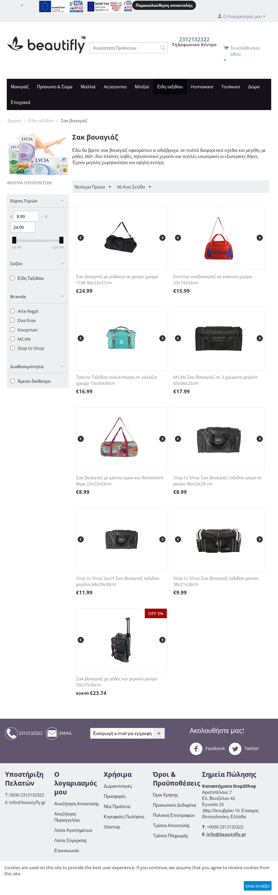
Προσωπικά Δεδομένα (174, 805)
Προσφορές (115, 796)
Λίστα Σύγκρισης (70, 840)
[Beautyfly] (46, 44)
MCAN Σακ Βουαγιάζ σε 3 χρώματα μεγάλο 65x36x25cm (215, 380)
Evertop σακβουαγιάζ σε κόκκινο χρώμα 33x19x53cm (212, 279)
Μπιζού (142, 87)
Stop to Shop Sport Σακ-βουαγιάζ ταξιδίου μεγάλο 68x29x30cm (117, 581)
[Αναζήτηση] (162, 48)
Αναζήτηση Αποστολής (76, 804)
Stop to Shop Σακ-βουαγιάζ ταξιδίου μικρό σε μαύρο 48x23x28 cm (217, 481)
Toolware (230, 87)
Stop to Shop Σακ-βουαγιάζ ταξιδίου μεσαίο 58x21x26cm (216, 581)
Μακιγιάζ (20, 87)
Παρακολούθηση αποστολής (164, 5)
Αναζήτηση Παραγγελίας (67, 817)
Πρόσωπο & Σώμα (55, 87)
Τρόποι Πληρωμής (170, 836)
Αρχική (14, 121)
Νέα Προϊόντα (117, 806)
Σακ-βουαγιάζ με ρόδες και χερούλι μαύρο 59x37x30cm (116, 682)
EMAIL (65, 733)
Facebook (214, 748)
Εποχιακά (21, 102)
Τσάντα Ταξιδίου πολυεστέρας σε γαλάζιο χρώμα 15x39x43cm (116, 380)
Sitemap (112, 827)
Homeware (202, 87)
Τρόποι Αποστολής (171, 825)
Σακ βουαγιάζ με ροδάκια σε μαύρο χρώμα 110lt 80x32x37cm (117, 279)
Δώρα (254, 87)
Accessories (115, 87)
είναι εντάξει (257, 886)
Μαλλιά (88, 87)
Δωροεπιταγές (118, 786)
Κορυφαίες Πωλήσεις (124, 816)
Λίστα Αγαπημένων (73, 830)
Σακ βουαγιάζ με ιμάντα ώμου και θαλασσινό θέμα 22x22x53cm (119, 481)
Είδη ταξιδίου (170, 87)
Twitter (251, 748)
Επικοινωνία (66, 850)
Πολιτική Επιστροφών (174, 815)
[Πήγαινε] (159, 733)
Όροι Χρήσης (165, 795)
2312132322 (30, 733)
